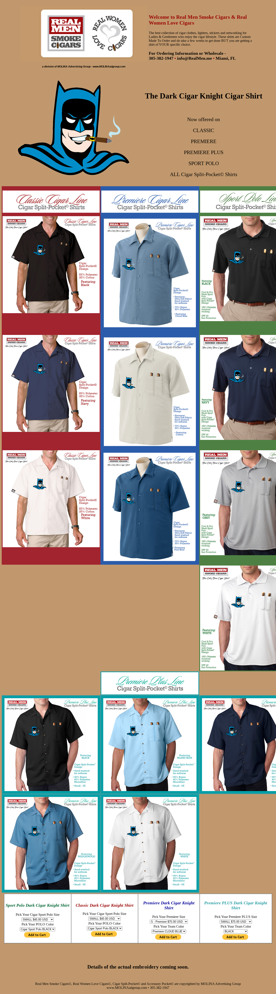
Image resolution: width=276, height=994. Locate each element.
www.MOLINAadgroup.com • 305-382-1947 (138, 987)
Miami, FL (226, 58)
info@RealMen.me (194, 58)
